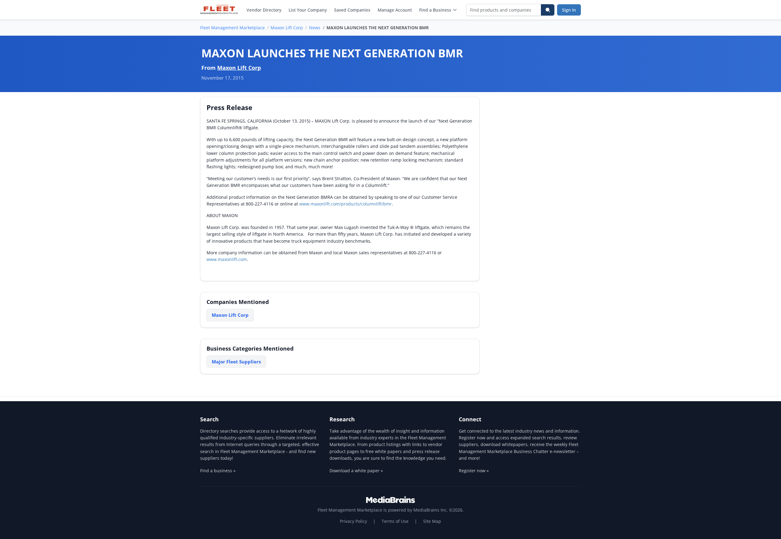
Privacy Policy (353, 521)
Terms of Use (395, 521)
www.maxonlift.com (227, 259)
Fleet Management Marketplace (232, 27)
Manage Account (395, 10)
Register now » (474, 470)
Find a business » (218, 470)
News (314, 27)
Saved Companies (352, 10)
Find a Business (435, 10)
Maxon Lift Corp (287, 27)
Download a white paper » (356, 470)
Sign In (569, 10)
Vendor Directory (264, 10)
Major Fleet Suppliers (236, 362)
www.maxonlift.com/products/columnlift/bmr (345, 204)
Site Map (432, 521)
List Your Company (308, 10)
